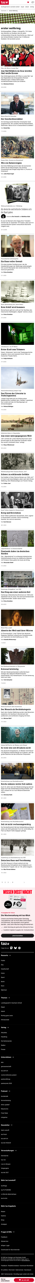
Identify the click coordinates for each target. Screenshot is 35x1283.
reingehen (4, 1117)
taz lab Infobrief (6, 1143)
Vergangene (5, 1168)
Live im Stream (5, 1164)
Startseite (3, 10)
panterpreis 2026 (6, 1083)
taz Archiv (4, 1198)
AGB (2, 1274)
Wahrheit (4, 990)
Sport (3, 977)
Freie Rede (4, 1113)
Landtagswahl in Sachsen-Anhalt (11, 1003)
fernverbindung (6, 1100)
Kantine (3, 1216)
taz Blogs (4, 1186)
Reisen (3, 1212)
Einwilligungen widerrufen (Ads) (23, 1274)
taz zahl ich (4, 1071)
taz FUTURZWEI (6, 1190)
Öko (2, 965)
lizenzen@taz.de (26, 1260)
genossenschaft (6, 1067)
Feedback (4, 1237)
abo (2, 1062)
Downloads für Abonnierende (10, 1250)
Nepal (3, 1007)
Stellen (3, 1045)
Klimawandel (5, 1020)
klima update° (5, 1105)
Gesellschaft (5, 969)
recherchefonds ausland (8, 1075)
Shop (2, 1220)
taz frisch (4, 1134)
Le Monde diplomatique (8, 1194)
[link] (10, 7)
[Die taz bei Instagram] (19, 949)
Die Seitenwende (6, 1041)
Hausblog (4, 1037)
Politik (3, 961)
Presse (3, 1049)
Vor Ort (3, 1160)
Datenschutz (19, 1270)
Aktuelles (4, 1033)
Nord (2, 986)
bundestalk (4, 1096)
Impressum (27, 1270)
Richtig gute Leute (7, 1016)
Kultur (3, 973)
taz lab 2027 (5, 1172)
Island (3, 1011)
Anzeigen (4, 1224)
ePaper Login (5, 1245)
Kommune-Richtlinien (26, 1266)
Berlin (3, 982)
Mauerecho (4, 1109)
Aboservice (4, 1241)
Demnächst (4, 1156)
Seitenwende (8, 1274)
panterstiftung (5, 1079)
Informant (11, 1270)
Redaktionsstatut (13, 1266)
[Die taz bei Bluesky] (15, 949)
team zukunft (5, 1130)
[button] (32, 2)
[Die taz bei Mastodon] (11, 949)
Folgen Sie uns (5, 948)
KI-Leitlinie (4, 1270)
